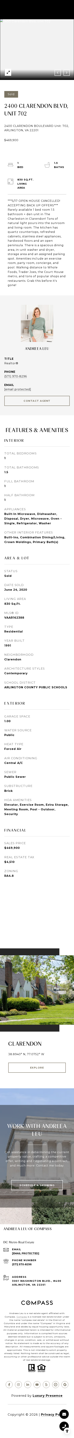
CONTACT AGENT (37, 400)
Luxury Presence (48, 1396)
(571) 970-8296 (15, 376)
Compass (22, 1316)
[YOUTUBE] (37, 1384)
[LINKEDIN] (27, 1384)
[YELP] (46, 1384)
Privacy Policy (53, 1415)
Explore (37, 1067)
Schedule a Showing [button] (37, 1185)
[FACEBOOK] (9, 1384)
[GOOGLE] (64, 1384)
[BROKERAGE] (55, 1384)
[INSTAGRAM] (18, 1384)
